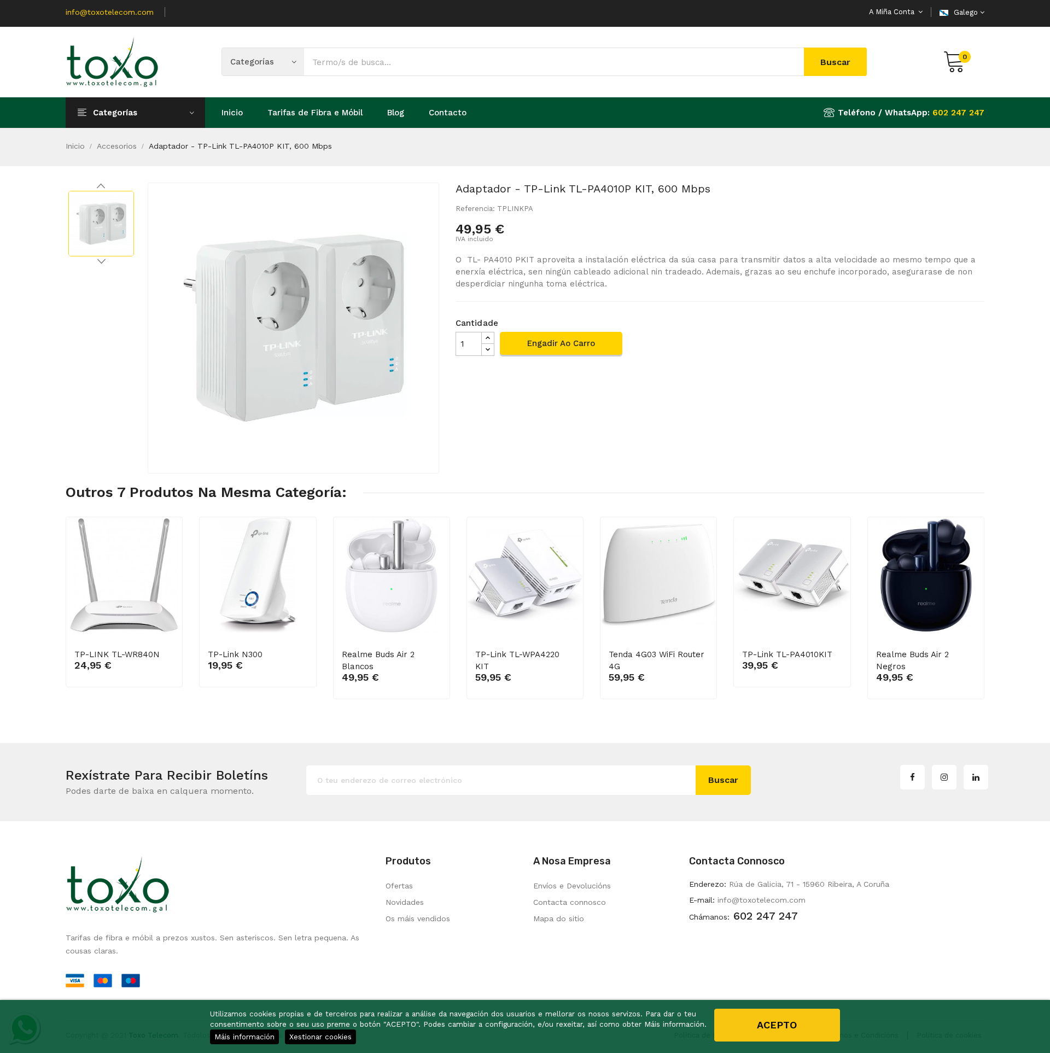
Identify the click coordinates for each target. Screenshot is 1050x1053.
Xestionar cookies (320, 1036)
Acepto (777, 1025)
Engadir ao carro (561, 343)
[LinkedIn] (976, 777)
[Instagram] (944, 777)
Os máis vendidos (418, 918)
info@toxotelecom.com (110, 12)
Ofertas (399, 885)
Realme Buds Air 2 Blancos (378, 660)
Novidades (405, 902)
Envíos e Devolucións (572, 885)
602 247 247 (958, 113)
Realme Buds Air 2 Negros (912, 660)
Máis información (244, 1036)
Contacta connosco (569, 902)
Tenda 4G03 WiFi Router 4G (656, 660)
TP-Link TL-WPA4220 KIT (517, 660)
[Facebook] (912, 777)
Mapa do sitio (558, 918)
